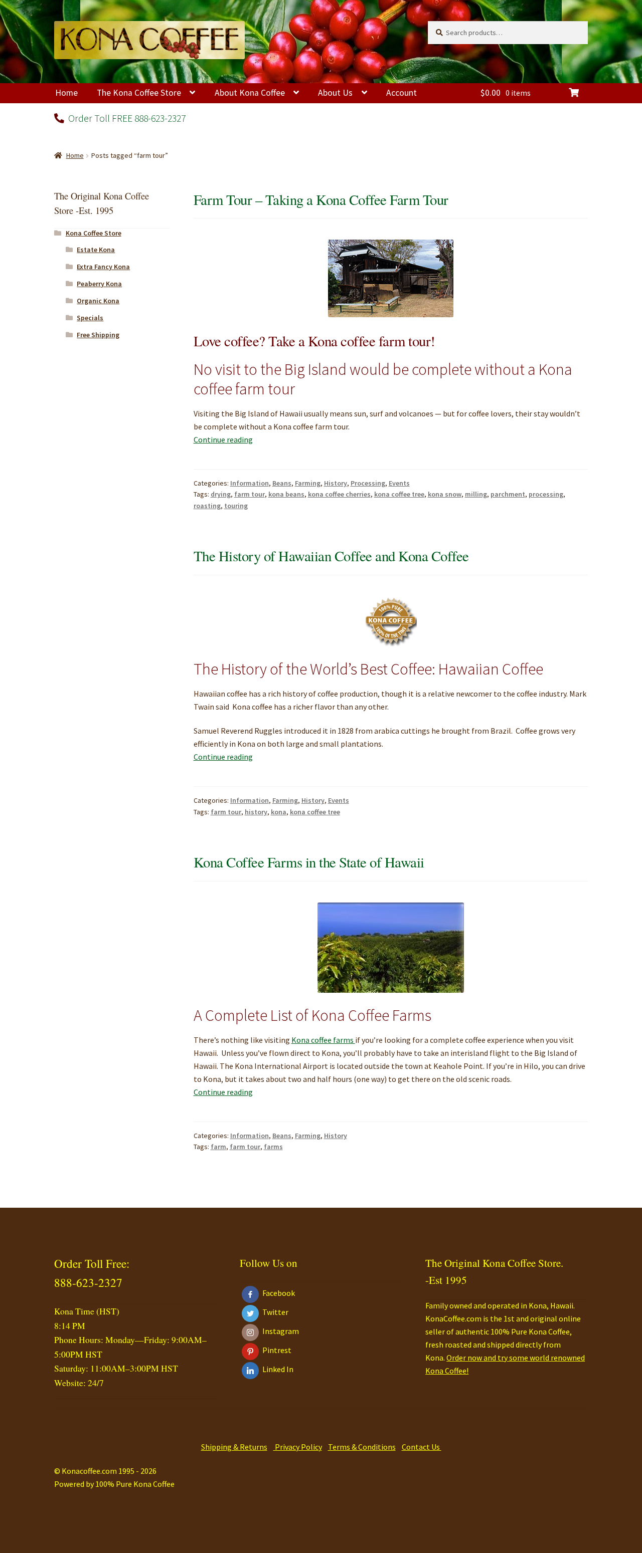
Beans (281, 483)
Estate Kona (96, 249)
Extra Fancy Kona (103, 266)
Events (399, 483)
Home (66, 92)
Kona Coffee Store (93, 233)
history (256, 811)
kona (278, 811)
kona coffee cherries (339, 494)
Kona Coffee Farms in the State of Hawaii (309, 861)
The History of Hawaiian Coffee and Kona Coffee (331, 555)
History (335, 483)
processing (546, 494)
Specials (90, 317)
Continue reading (223, 439)
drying (221, 494)
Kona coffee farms (323, 1040)
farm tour (249, 494)
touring (236, 505)
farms (273, 1146)
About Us (335, 92)
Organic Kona (98, 300)
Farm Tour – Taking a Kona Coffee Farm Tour (321, 199)
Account (401, 92)
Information (249, 483)
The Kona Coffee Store (139, 92)
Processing (368, 483)
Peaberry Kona (99, 283)
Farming (307, 483)
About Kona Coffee (250, 92)
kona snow (444, 494)
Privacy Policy (297, 1447)
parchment (508, 494)
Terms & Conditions (362, 1447)
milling (476, 494)
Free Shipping (98, 334)
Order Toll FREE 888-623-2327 (126, 118)
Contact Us (421, 1447)
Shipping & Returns (234, 1447)
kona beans (286, 494)
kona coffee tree (399, 494)
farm (218, 1146)
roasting (207, 505)
